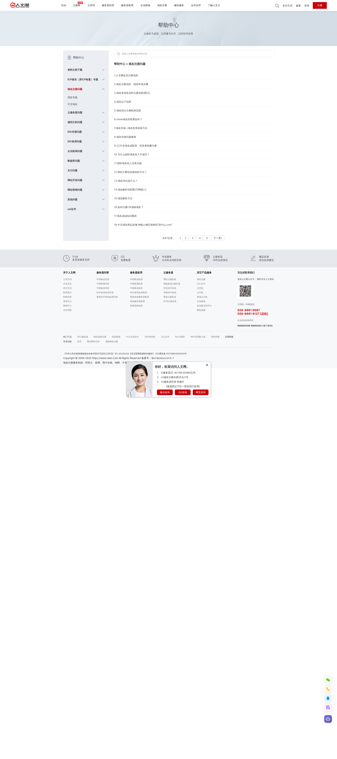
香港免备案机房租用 (139, 297)
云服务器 (168, 272)
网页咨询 (201, 392)
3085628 (255, 325)
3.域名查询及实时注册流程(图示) (132, 92)
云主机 (200, 292)
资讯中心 (67, 301)
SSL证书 (201, 283)
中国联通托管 (103, 283)
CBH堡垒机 (149, 336)
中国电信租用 (136, 279)
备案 (298, 5)
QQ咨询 (182, 392)
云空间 (91, 5)
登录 (306, 5)
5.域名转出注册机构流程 (127, 110)
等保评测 (215, 336)
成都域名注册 (111, 341)
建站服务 (179, 5)
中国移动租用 (136, 288)
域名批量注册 (100, 336)
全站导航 (67, 310)
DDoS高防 (180, 336)
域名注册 (162, 5)
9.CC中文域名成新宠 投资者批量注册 (135, 145)
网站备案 (201, 310)
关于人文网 (69, 272)
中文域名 (72, 104)
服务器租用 (127, 5)
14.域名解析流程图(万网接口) (130, 189)
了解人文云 (214, 5)
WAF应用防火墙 (197, 336)
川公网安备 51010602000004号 (171, 353)
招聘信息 (67, 297)
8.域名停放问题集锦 (125, 136)
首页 (79, 341)
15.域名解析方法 (123, 198)
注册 (319, 5)
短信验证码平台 (204, 305)
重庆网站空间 (93, 341)
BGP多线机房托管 (105, 292)
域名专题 (72, 97)
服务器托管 (108, 5)
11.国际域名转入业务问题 (128, 163)
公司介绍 (67, 279)
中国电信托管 (103, 279)
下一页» (217, 237)
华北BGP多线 (169, 288)
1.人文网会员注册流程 (126, 75)
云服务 (76, 5)
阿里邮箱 (116, 336)
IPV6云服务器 (169, 301)
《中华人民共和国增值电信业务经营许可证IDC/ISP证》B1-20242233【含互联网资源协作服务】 (108, 353)
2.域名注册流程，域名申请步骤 (131, 84)
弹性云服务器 (169, 279)
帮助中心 (67, 305)
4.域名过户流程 (122, 101)
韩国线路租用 (136, 305)
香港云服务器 (169, 297)
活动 (63, 5)
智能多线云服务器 (171, 283)
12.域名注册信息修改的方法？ (130, 171)
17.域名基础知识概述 (125, 215)
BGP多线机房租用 (138, 292)
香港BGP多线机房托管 (107, 297)
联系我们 (67, 292)
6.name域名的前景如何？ (128, 119)
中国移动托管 (103, 288)
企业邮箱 (145, 5)
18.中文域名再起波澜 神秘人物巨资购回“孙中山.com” (143, 224)
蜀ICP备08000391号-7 (162, 358)
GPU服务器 (82, 336)
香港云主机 (202, 297)
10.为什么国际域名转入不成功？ (132, 154)
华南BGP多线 (169, 292)
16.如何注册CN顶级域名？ (128, 207)
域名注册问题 (137, 64)
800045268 (243, 325)
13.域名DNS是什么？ (126, 180)
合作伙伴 (196, 5)
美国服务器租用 (137, 301)
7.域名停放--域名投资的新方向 (130, 127)
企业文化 (67, 283)
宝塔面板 (229, 336)
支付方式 (287, 5)
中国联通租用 (136, 283)
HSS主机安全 (132, 336)
